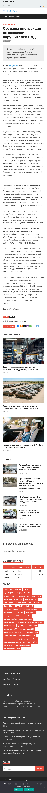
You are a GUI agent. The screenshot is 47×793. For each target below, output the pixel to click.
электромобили (22, 645)
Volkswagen (31, 599)
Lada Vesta (23, 596)
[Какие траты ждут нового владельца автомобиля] (10, 524)
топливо (32, 642)
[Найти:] (23, 768)
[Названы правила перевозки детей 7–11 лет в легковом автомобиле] (23, 442)
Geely (17, 589)
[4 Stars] (9, 321)
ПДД (29, 606)
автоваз (26, 616)
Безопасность (23, 603)
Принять (18, 790)
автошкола (9, 622)
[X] (24, 326)
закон (33, 626)
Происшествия (11, 609)
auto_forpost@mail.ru (11, 679)
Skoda (8, 599)
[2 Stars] (6, 321)
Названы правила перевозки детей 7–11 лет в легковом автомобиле (23, 446)
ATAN (6, 571)
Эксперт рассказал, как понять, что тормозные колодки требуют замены (20, 368)
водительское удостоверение (30, 622)
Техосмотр (9, 612)
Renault (36, 596)
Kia (19, 593)
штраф (8, 645)
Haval (27, 589)
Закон (11, 316)
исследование (27, 629)
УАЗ (20, 612)
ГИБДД (37, 603)
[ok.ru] (43, 6)
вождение (9, 626)
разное (31, 639)
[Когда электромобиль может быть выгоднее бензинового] (10, 511)
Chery (8, 589)
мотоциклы (10, 635)
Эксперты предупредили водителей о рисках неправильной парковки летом (20, 407)
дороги (22, 626)
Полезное (6, 24)
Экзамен (30, 612)
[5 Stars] (11, 321)
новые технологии (26, 635)
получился (14, 65)
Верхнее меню (10, 2)
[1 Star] (4, 321)
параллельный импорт (14, 639)
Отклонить (29, 790)
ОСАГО (19, 606)
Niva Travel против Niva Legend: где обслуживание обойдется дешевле (30, 499)
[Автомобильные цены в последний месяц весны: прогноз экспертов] (10, 465)
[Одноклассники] (21, 326)
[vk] (40, 6)
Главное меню (14, 16)
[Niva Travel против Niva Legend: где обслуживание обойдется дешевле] (10, 497)
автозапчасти (10, 619)
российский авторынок (14, 642)
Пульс (13, 24)
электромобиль (12, 649)
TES (6, 574)
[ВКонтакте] (18, 326)
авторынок (25, 619)
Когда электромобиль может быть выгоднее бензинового (29, 512)
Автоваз (9, 603)
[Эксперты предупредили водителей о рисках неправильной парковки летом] (23, 403)
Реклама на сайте (10, 684)
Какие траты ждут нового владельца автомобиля (30, 525)
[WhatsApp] (30, 326)
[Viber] (27, 326)
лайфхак (32, 632)
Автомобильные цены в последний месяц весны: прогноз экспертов (30, 467)
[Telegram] (37, 326)
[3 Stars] (7, 321)
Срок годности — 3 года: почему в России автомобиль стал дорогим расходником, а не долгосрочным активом (31, 483)
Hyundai (9, 593)
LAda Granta (10, 596)
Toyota (18, 599)
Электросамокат (11, 616)
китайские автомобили (14, 632)
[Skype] (34, 326)
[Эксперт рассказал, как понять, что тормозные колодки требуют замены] (23, 364)
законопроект (10, 629)
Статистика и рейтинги (30, 609)
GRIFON (6, 578)
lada (27, 593)
